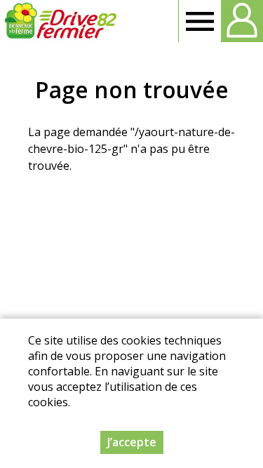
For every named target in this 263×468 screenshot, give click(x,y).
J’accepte (131, 442)
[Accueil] (60, 21)
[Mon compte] (242, 21)
